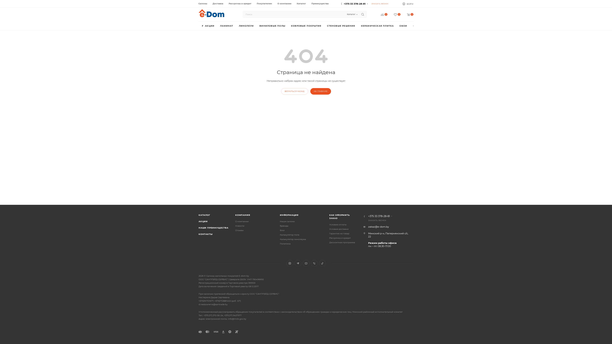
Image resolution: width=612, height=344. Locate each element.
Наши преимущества (213, 227)
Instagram (289, 263)
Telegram (298, 263)
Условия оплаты (337, 224)
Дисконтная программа (342, 242)
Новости (239, 226)
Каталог (204, 215)
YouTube (306, 263)
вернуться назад (295, 91)
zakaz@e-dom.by (378, 226)
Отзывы (239, 230)
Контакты (205, 234)
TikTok (322, 263)
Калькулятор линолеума (293, 239)
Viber (314, 263)
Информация (289, 215)
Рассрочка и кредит (340, 238)
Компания (242, 215)
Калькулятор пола (289, 234)
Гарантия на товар (339, 233)
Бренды (284, 226)
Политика (285, 243)
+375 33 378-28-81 (355, 3)
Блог (282, 230)
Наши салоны (287, 221)
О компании (242, 221)
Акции (203, 221)
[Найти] (363, 14)
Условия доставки (339, 229)
